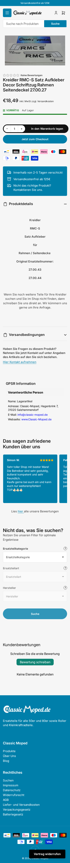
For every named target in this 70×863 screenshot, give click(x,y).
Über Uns (9, 756)
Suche (55, 23)
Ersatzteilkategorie (15, 548)
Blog (6, 761)
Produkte (9, 751)
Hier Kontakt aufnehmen (19, 362)
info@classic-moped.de (33, 414)
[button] (11, 75)
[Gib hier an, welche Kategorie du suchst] (65, 548)
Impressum (10, 785)
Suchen (8, 780)
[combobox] (35, 24)
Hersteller (9, 587)
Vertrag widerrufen (47, 854)
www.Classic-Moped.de (36, 419)
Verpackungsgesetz (16, 809)
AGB (6, 800)
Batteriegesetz (13, 814)
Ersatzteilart (11, 568)
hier (21, 511)
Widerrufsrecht (13, 795)
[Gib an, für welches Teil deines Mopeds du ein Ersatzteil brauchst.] (65, 568)
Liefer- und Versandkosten (21, 805)
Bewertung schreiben (35, 662)
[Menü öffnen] (7, 13)
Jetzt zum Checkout (35, 139)
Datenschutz (11, 790)
